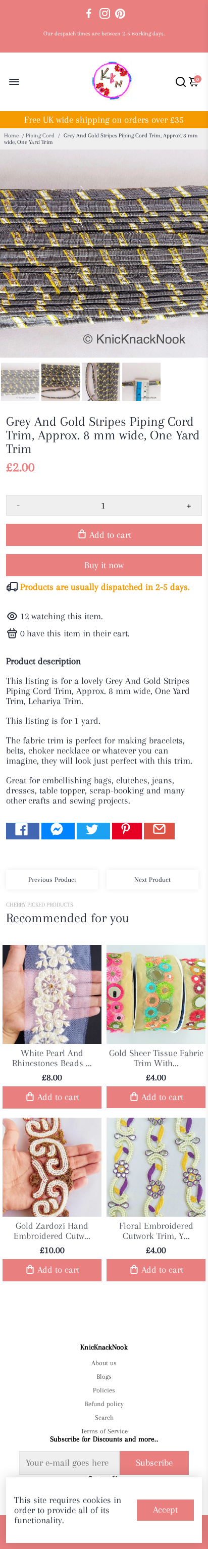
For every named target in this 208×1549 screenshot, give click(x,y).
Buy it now (104, 565)
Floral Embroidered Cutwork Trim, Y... (156, 1231)
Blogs (104, 1376)
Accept (165, 1510)
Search (104, 1417)
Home (11, 135)
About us (104, 1363)
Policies (104, 1390)
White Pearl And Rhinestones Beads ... (52, 1058)
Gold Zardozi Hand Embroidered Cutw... (52, 1231)
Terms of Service (104, 1431)
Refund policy (104, 1404)
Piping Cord (40, 135)
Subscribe (154, 1463)
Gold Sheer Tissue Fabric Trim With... (156, 1058)
